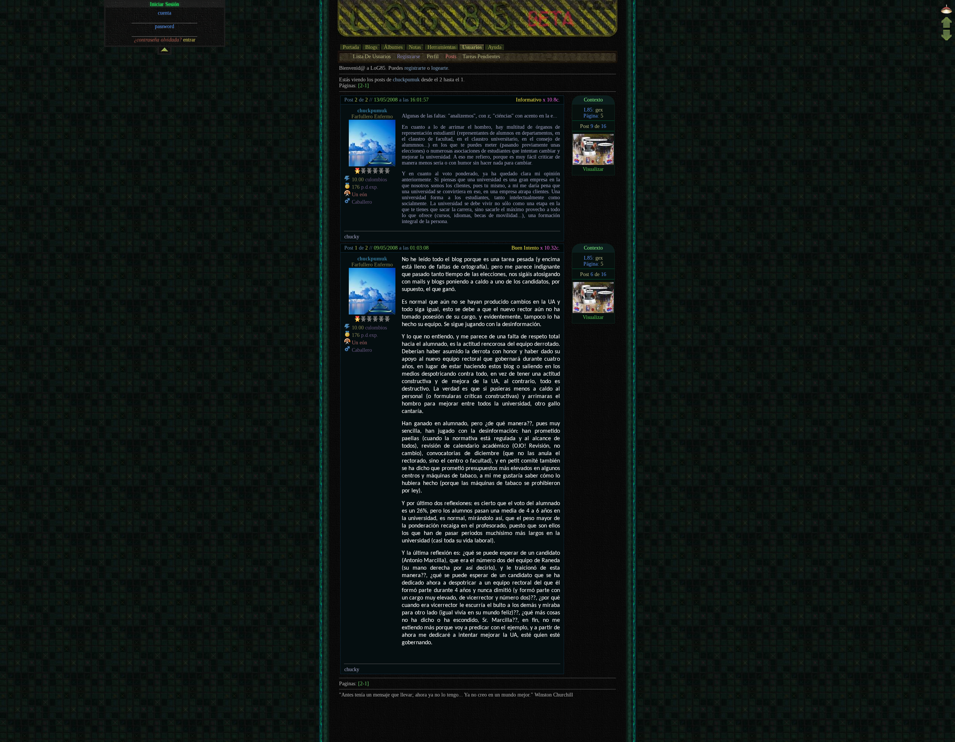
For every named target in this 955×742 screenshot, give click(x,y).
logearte (439, 68)
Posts (450, 56)
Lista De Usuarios (372, 56)
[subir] (946, 26)
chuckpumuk (406, 79)
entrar (189, 40)
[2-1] (363, 85)
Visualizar (593, 169)
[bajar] (946, 40)
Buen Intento (525, 248)
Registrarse (408, 56)
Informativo (528, 100)
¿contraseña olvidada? (158, 40)
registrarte (415, 68)
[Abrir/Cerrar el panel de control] (164, 51)
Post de (356, 100)
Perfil (433, 56)
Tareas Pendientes (481, 56)
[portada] (946, 13)
